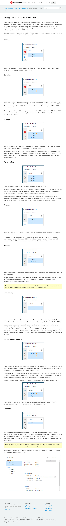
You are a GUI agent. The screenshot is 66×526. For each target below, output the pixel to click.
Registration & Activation (31, 508)
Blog (54, 2)
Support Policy (48, 508)
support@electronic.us (50, 519)
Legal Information (40, 518)
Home (5, 8)
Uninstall (24, 522)
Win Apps (34, 2)
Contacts (48, 2)
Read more (7, 509)
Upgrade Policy (48, 506)
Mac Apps (41, 2)
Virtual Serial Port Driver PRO (21, 8)
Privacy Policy (48, 505)
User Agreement (17, 522)
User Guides (11, 8)
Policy (5, 522)
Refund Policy (48, 510)
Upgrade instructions (30, 505)
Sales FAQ (27, 506)
